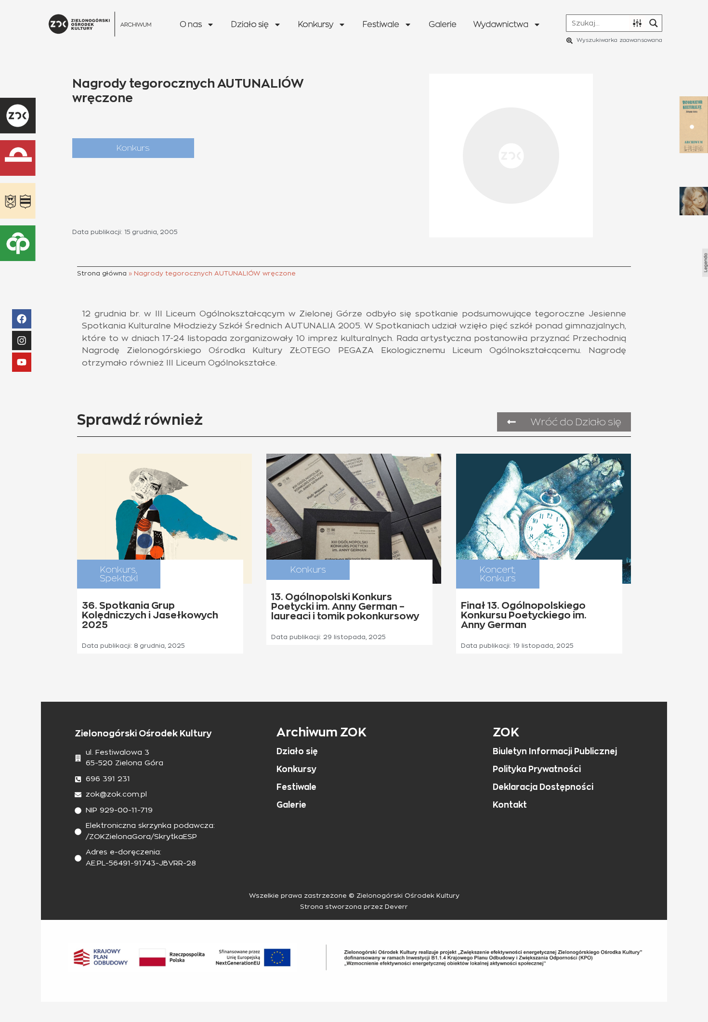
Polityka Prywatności (537, 769)
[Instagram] (21, 340)
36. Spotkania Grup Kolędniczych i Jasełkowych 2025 (150, 615)
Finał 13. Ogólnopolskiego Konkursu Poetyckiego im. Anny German (524, 615)
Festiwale (381, 24)
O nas (191, 24)
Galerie (443, 24)
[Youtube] (21, 362)
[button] (133, 148)
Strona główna (102, 274)
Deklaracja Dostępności (543, 787)
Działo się (250, 24)
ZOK (506, 731)
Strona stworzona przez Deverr (354, 907)
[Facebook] (21, 318)
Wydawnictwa (500, 24)
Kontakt (510, 804)
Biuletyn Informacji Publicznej (555, 751)
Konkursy (315, 24)
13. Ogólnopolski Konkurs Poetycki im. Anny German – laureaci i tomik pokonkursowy (345, 606)
